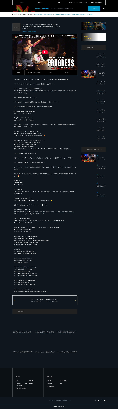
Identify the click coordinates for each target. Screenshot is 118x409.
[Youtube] (105, 400)
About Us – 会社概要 (96, 2)
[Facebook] (95, 400)
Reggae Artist (50, 386)
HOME (21, 2)
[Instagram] (101, 400)
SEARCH (104, 8)
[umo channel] (30, 8)
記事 (59, 2)
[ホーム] (12, 14)
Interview (49, 383)
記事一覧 (31, 383)
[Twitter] (98, 400)
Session (49, 380)
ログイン (94, 8)
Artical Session (32, 31)
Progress (24, 31)
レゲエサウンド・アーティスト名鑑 (78, 2)
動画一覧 (40, 2)
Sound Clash (63, 380)
